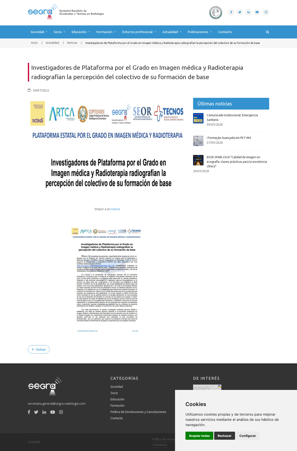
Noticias (72, 42)
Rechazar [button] (225, 436)
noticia (115, 209)
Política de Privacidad (167, 439)
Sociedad (116, 386)
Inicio (34, 42)
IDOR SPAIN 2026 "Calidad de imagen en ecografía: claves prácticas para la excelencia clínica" (237, 161)
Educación (117, 399)
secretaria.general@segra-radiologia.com (56, 403)
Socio (114, 393)
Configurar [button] (247, 436)
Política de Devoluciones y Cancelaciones (138, 412)
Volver (40, 349)
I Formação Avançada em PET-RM (229, 138)
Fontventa (159, 445)
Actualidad (52, 42)
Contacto (225, 32)
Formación (117, 405)
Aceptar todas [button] (199, 436)
